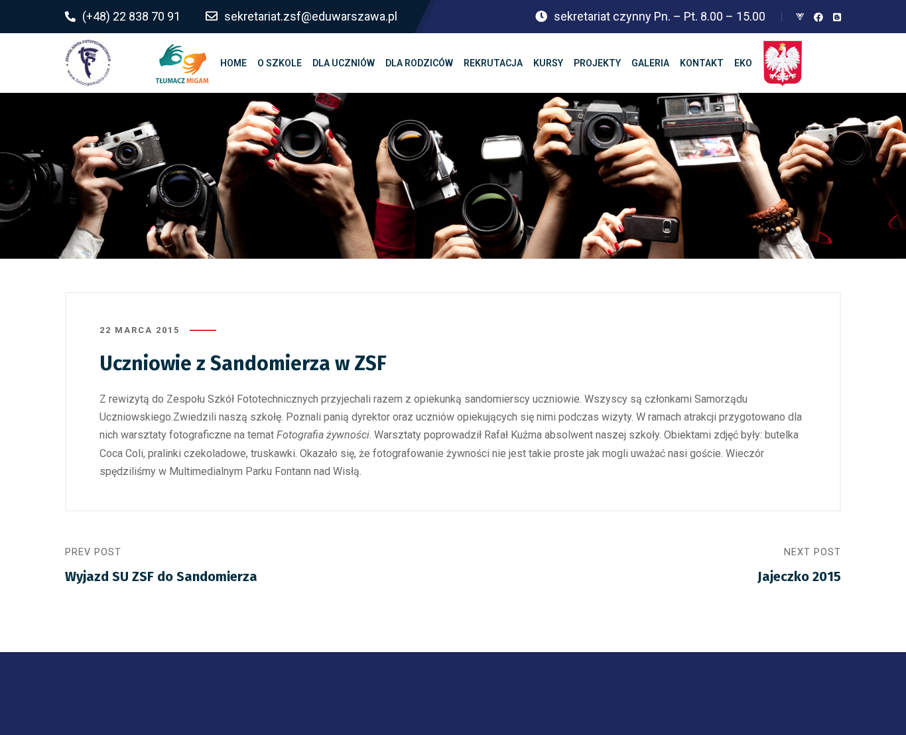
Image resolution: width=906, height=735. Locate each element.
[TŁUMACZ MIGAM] (182, 63)
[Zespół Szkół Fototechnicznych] (88, 63)
